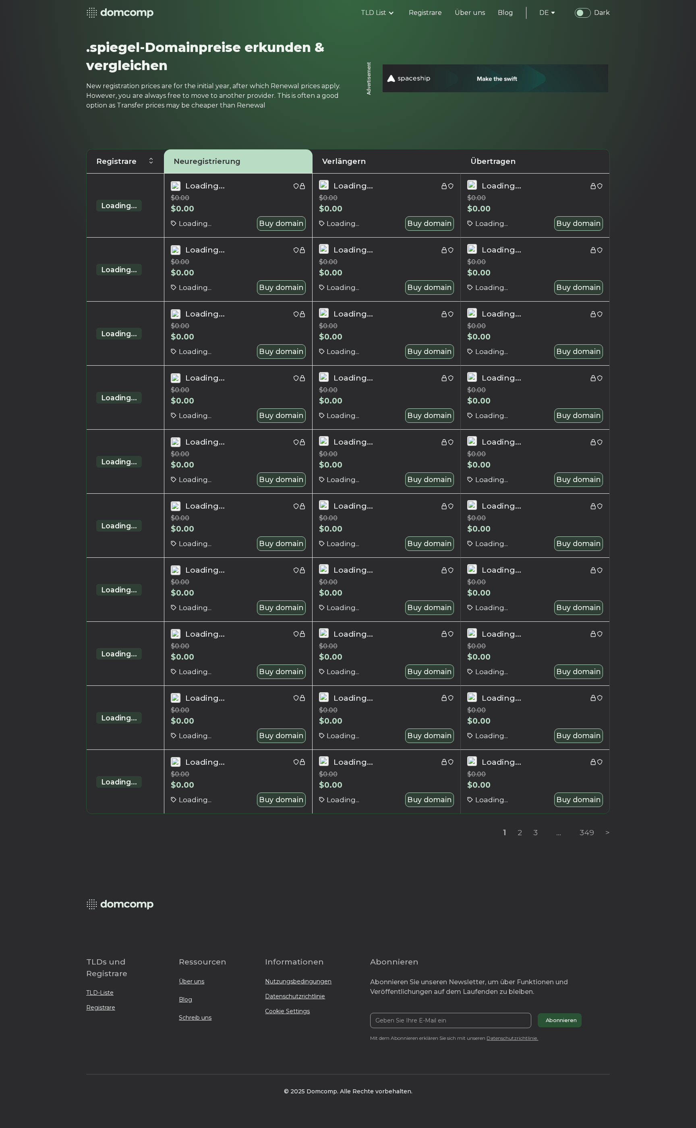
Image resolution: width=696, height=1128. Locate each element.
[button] (377, 13)
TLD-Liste (100, 992)
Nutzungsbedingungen (298, 981)
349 (587, 832)
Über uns (191, 981)
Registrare (100, 1007)
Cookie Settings (287, 1011)
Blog (185, 999)
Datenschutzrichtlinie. (512, 1038)
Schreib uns (195, 1017)
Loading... (119, 205)
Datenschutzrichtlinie (295, 996)
